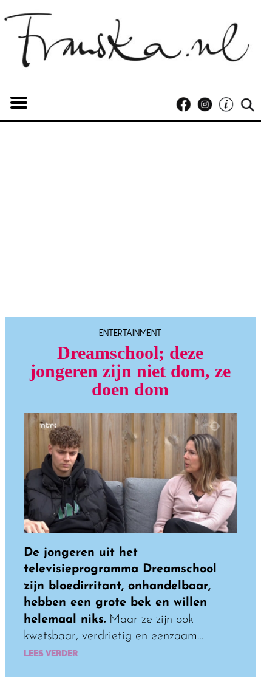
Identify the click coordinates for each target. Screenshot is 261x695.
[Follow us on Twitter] (229, 104)
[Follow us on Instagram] (208, 104)
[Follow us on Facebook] (186, 104)
